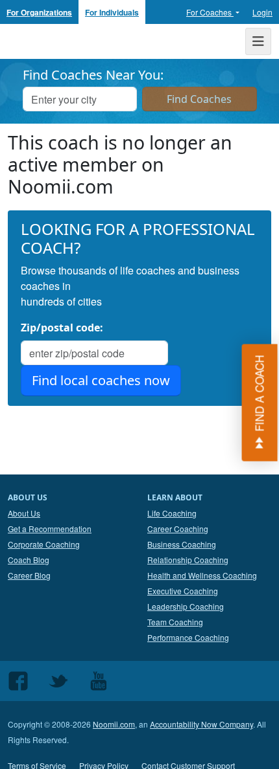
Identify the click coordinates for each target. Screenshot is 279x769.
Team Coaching (175, 621)
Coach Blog (28, 559)
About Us (24, 512)
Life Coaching (172, 512)
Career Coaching (177, 528)
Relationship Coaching (187, 559)
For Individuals (112, 12)
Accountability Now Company (201, 724)
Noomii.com (114, 724)
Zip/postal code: (62, 327)
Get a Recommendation (49, 528)
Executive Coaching (182, 590)
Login (262, 11)
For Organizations (39, 12)
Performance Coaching (188, 637)
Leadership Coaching (185, 606)
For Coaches (210, 11)
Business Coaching (181, 544)
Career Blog (29, 575)
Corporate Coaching (44, 544)
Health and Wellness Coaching (202, 575)
